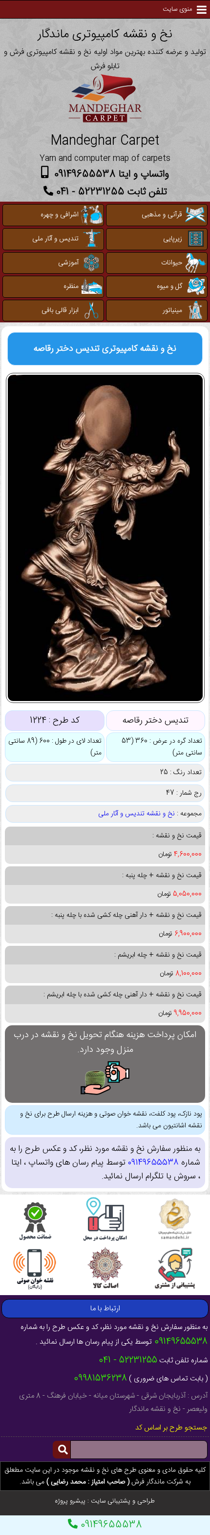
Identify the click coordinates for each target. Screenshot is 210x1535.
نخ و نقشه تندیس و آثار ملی (136, 814)
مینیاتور (172, 310)
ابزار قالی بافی (60, 310)
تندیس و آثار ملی (55, 239)
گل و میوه (169, 286)
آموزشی (68, 263)
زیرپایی (172, 239)
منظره (71, 286)
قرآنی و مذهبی (162, 215)
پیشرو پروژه (70, 1501)
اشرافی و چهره (60, 215)
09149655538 (110, 1525)
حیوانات (171, 263)
